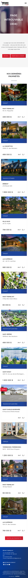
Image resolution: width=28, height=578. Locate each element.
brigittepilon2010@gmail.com (14, 558)
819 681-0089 (8, 556)
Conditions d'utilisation (7, 574)
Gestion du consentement (20, 574)
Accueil (6, 55)
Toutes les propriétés (14, 538)
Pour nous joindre (18, 55)
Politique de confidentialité (17, 573)
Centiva (17, 576)
